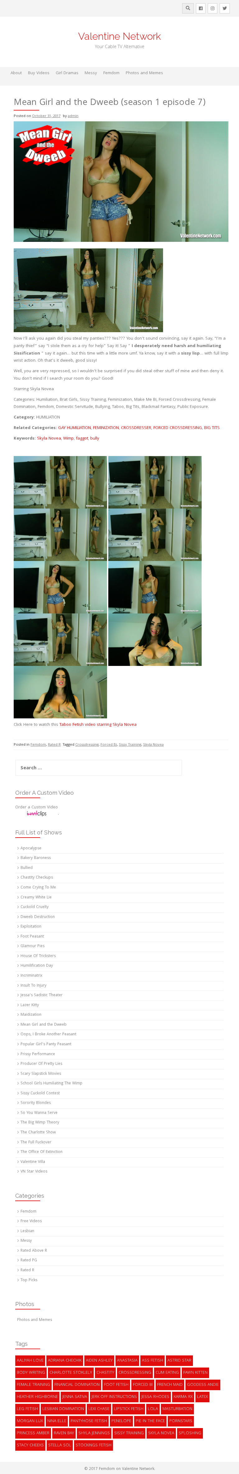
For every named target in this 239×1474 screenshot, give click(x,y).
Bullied (27, 868)
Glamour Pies (33, 946)
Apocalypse (31, 848)
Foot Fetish (116, 1384)
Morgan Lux (30, 1421)
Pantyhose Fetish (89, 1421)
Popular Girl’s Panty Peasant (46, 1044)
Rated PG (29, 1260)
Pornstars (180, 1421)
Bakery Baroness (36, 858)
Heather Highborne (37, 1397)
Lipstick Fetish (128, 1409)
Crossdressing (87, 745)
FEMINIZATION (106, 428)
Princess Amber (33, 1433)
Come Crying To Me (38, 887)
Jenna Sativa (74, 1397)
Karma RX (183, 1397)
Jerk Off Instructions (114, 1397)
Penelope (121, 1421)
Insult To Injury (33, 986)
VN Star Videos (34, 1172)
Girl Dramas (67, 73)
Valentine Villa (33, 1162)
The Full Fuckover (36, 1142)
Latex (202, 1397)
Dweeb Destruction (38, 917)
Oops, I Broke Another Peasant (48, 1034)
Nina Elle (56, 1421)
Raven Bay (64, 1433)
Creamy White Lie (36, 897)
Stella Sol (59, 1445)
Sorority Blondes (36, 1103)
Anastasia (127, 1360)
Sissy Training (130, 745)
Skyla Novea (49, 438)
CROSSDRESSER (136, 428)
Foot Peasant (32, 937)
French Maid (170, 1384)
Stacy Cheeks (30, 1445)
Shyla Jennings (94, 1433)
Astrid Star (179, 1360)
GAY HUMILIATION (74, 428)
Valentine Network (119, 36)
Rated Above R (34, 1251)
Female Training (33, 1384)
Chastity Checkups (37, 878)
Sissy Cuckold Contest (40, 1093)
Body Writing (31, 1372)
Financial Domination (77, 1384)
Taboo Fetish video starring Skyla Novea (98, 724)
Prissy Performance (38, 1054)
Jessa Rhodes (155, 1397)
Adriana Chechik (65, 1360)
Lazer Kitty (30, 1005)
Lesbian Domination (63, 1409)
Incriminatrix (31, 976)
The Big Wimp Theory (40, 1122)
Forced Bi (109, 745)
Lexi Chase (99, 1409)
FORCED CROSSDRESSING (177, 428)
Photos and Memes (144, 73)
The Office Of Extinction (42, 1152)
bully (94, 438)
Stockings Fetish (93, 1445)
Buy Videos (38, 73)
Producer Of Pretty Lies (41, 1064)
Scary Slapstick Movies (41, 1074)
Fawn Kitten (195, 1372)
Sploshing (190, 1433)
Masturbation (177, 1409)
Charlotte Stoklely (70, 1372)
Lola (153, 1409)
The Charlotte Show (38, 1132)
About (16, 73)
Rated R (54, 745)
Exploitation (31, 927)
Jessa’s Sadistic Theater (42, 995)
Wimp (68, 438)
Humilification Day (37, 966)
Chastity (105, 1372)
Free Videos (31, 1221)
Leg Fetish (27, 1409)
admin (73, 116)
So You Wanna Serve (39, 1113)
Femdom (111, 73)
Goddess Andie (203, 1384)
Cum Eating (167, 1372)
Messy (91, 73)
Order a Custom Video (36, 807)
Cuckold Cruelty (35, 907)
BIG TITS (212, 428)
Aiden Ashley (99, 1360)
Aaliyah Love (30, 1360)
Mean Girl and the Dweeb (44, 1025)
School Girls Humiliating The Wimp (51, 1083)
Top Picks (29, 1280)
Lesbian (27, 1231)
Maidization (31, 1015)
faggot (82, 438)
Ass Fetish (152, 1360)
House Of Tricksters (38, 956)
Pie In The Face (150, 1421)
